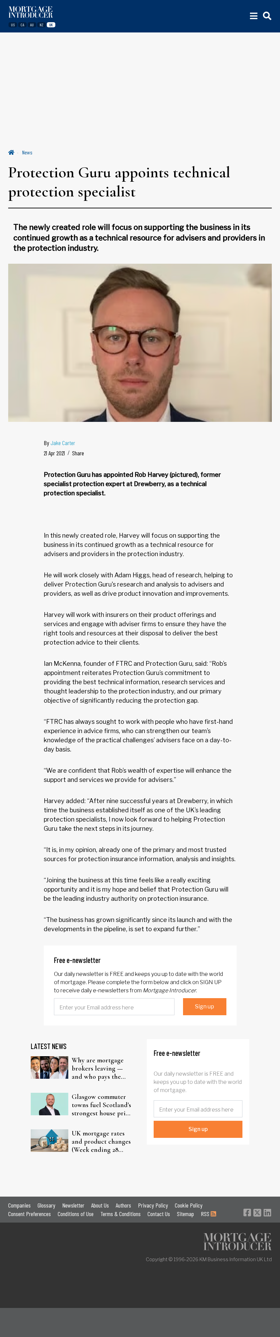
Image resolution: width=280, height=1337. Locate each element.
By (59, 442)
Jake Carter (63, 442)
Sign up (204, 1006)
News (27, 152)
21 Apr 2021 (54, 453)
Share (78, 453)
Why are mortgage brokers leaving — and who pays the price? (98, 1068)
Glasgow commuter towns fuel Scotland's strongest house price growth (102, 1105)
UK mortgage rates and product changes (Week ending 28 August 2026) (101, 1141)
